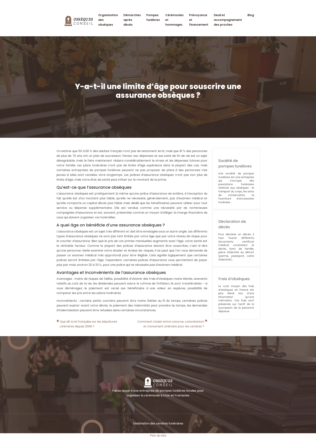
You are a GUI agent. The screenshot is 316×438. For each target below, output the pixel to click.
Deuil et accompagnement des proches (228, 20)
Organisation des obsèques (108, 20)
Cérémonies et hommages (174, 20)
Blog (250, 15)
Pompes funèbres (153, 17)
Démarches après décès (132, 20)
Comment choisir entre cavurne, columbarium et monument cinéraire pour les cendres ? (170, 323)
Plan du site (158, 435)
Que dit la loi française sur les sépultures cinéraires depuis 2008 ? (88, 323)
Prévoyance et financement (198, 20)
